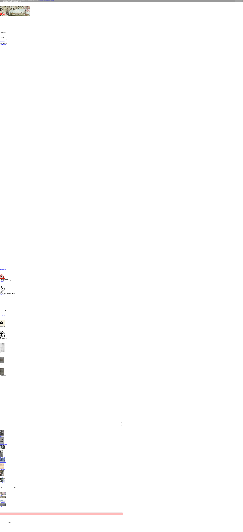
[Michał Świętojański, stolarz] (1, 456)
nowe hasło (3, 44)
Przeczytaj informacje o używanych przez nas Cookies (46, 0)
